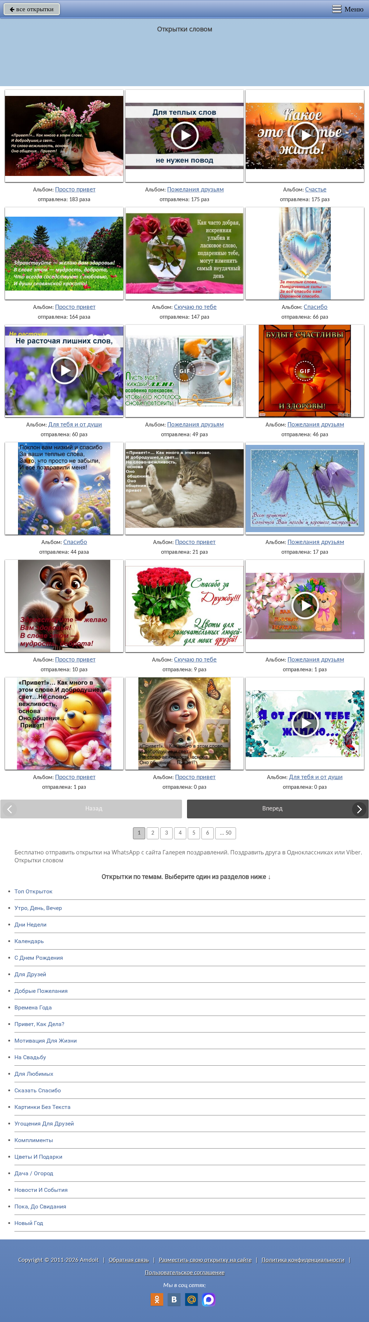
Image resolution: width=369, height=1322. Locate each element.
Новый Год (28, 1223)
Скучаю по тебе (195, 307)
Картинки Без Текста (42, 1107)
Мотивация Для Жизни (45, 1040)
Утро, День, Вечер (38, 908)
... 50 (225, 833)
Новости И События (41, 1189)
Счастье (315, 190)
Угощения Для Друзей (44, 1123)
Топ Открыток (33, 891)
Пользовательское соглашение (184, 1273)
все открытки (32, 9)
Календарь (29, 941)
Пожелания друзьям (195, 190)
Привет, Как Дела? (39, 1024)
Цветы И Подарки (38, 1156)
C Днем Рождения (38, 957)
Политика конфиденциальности (303, 1260)
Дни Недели (30, 924)
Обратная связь (129, 1260)
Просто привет (75, 190)
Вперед (272, 808)
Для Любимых (33, 1073)
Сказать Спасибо (37, 1090)
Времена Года (33, 1007)
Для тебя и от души (75, 425)
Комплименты (33, 1140)
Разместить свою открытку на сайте (205, 1260)
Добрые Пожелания (41, 990)
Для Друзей (30, 974)
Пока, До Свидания (40, 1206)
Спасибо (316, 307)
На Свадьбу (30, 1057)
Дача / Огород (33, 1173)
